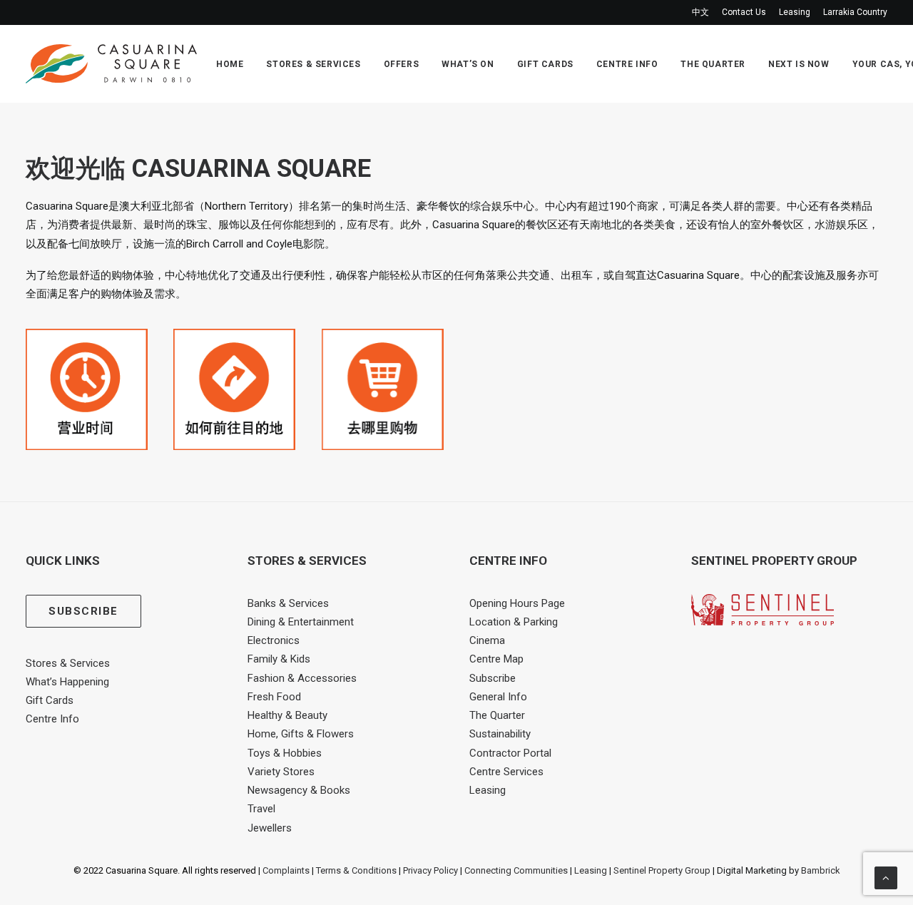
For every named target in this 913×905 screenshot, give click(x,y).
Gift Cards (545, 64)
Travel (261, 808)
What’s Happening (67, 681)
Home (229, 64)
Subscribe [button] (83, 611)
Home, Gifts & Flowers (301, 733)
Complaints (286, 870)
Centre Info (627, 64)
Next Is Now (799, 64)
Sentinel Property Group (661, 870)
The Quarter (712, 64)
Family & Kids (279, 659)
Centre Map (496, 659)
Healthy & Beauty (287, 715)
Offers (401, 64)
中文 (700, 12)
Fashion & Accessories (302, 678)
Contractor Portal (510, 753)
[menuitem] (703, 12)
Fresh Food (274, 696)
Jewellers (270, 828)
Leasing (794, 12)
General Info (498, 696)
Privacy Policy (430, 870)
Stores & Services (313, 64)
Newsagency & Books (299, 790)
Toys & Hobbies (285, 753)
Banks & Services (288, 603)
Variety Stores (281, 771)
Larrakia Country (855, 12)
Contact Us (744, 12)
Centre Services (506, 771)
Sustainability (500, 733)
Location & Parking (513, 621)
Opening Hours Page (517, 603)
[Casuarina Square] (111, 63)
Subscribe (492, 678)
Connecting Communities (516, 870)
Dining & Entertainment (301, 621)
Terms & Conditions (356, 870)
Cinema (487, 640)
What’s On (468, 64)
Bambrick (820, 870)
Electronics (274, 640)
